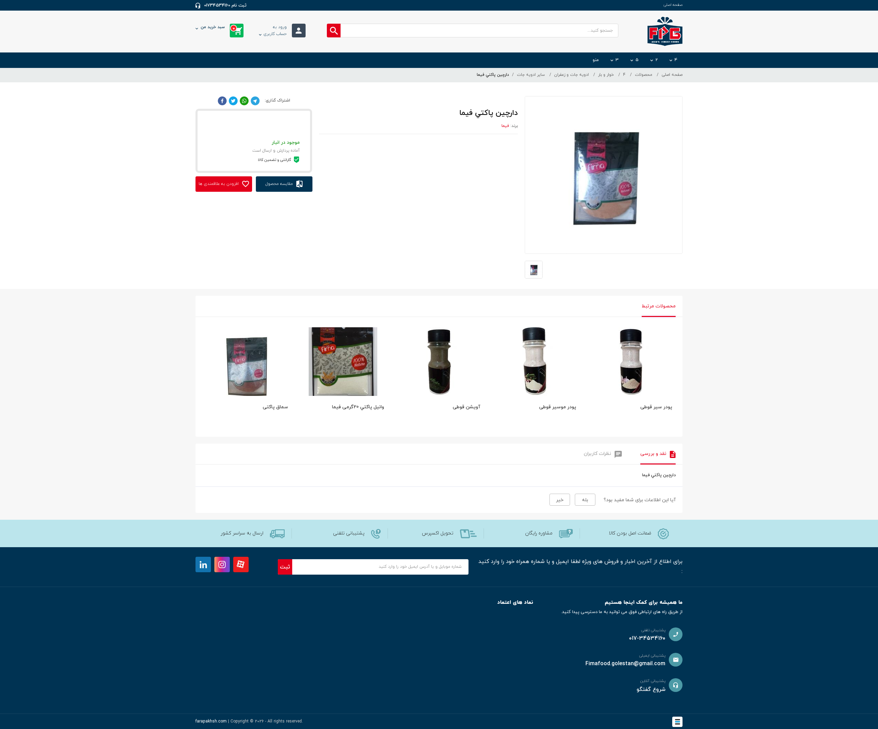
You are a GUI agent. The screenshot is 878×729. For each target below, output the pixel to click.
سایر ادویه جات (531, 75)
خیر (559, 500)
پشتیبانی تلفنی (349, 533)
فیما (505, 126)
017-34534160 (647, 638)
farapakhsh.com (211, 721)
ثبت (285, 567)
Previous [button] (206, 355)
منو (596, 60)
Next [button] (672, 355)
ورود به (275, 30)
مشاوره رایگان (539, 533)
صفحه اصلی (673, 5)
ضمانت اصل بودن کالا (630, 533)
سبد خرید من (218, 27)
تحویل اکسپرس (437, 533)
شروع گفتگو (651, 689)
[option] (631, 380)
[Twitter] (233, 100)
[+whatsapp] (244, 100)
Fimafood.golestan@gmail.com (625, 664)
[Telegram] (255, 100)
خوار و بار (606, 75)
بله (585, 500)
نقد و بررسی (653, 453)
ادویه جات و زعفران (571, 75)
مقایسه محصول (279, 184)
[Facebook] (222, 100)
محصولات (643, 75)
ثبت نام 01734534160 (225, 5)
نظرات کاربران (597, 453)
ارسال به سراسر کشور (242, 533)
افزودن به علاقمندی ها (219, 184)
